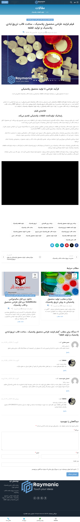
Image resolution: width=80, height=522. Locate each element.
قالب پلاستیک (34, 102)
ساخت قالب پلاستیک (27, 228)
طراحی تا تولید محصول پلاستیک (21, 232)
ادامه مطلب (60, 317)
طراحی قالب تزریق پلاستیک (44, 104)
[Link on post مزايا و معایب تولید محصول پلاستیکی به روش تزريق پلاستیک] (60, 284)
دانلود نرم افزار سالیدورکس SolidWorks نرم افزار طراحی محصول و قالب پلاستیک (20, 302)
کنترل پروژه (33, 104)
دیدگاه (76, 430)
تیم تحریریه (41, 33)
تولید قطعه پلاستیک (18, 223)
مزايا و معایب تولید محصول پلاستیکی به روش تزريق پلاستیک (59, 300)
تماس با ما (4, 2)
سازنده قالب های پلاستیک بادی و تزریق (45, 232)
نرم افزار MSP (16, 104)
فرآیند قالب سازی (16, 236)
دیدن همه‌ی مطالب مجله (40, 257)
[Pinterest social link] (67, 245)
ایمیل (37, 453)
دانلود (22, 295)
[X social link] (72, 245)
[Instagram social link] (38, 498)
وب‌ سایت (76, 461)
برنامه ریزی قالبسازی (47, 223)
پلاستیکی (43, 106)
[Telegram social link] (52, 245)
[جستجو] (71, 2)
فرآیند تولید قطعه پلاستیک (69, 236)
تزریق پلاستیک (33, 223)
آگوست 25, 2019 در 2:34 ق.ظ (10, 379)
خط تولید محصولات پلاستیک (45, 228)
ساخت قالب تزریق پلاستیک (68, 232)
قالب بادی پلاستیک (71, 240)
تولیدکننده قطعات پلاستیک (60, 102)
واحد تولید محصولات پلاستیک (31, 106)
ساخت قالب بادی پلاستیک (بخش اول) (11, 486)
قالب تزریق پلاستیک (32, 20)
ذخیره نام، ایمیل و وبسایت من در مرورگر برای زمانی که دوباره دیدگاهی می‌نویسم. (54, 469)
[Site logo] (40, 2)
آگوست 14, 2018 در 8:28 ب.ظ (10, 360)
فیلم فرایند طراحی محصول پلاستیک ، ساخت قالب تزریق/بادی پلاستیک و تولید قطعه (10, 498)
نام (77, 453)
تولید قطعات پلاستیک (38, 12)
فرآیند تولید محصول (51, 236)
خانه (47, 12)
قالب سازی (62, 106)
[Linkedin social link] (62, 245)
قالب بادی (39, 20)
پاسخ (67, 352)
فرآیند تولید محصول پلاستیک (33, 236)
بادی (28, 102)
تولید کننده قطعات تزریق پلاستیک (67, 228)
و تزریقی (24, 102)
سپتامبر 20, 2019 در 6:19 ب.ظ (10, 399)
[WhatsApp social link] (57, 245)
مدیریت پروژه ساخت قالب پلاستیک (11, 492)
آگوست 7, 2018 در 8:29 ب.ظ (9, 342)
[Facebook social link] (77, 245)
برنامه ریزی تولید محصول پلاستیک (66, 223)
